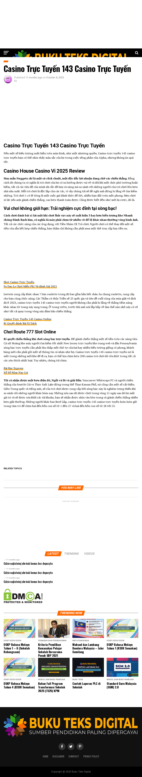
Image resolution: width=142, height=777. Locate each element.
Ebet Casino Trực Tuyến (19, 282)
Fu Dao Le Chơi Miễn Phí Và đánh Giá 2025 (30, 286)
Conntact (73, 756)
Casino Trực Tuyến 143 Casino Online (27, 319)
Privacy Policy (91, 756)
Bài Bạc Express (13, 368)
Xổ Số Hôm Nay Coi (16, 372)
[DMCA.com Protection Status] (23, 602)
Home (45, 756)
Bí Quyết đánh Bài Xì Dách (20, 323)
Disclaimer (58, 756)
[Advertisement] (71, 24)
